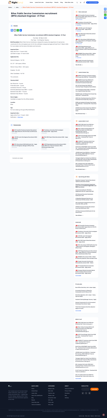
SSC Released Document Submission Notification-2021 (84, 195)
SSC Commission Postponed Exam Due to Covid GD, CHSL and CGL (85, 203)
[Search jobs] (77, 2)
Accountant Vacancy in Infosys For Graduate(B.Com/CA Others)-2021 (83, 291)
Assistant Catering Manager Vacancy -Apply (85, 299)
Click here (20, 117)
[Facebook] (82, 393)
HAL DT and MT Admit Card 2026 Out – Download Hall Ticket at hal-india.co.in (84, 375)
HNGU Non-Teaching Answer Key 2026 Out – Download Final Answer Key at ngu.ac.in (86, 99)
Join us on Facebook (93, 2)
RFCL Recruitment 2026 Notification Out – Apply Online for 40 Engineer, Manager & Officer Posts (24, 145)
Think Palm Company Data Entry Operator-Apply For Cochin (85, 307)
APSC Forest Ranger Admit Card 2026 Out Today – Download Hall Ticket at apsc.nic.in (86, 137)
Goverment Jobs (52, 397)
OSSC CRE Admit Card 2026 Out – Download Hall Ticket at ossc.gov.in (85, 125)
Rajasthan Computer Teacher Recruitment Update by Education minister (85, 181)
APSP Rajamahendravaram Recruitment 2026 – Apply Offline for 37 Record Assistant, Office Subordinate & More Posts (54, 146)
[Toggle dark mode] (80, 2)
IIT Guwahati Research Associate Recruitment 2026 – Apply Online (84, 266)
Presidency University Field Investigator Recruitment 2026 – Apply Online (52, 130)
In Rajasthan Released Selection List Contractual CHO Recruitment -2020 (84, 199)
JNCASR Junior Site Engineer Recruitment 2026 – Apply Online (25, 138)
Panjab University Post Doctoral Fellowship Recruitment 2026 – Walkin (85, 61)
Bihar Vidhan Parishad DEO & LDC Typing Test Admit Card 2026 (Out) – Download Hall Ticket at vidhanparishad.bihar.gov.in (85, 130)
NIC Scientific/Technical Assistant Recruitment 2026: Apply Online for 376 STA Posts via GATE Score (24, 130)
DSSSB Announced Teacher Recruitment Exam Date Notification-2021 (85, 207)
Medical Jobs (51, 388)
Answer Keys (49, 2)
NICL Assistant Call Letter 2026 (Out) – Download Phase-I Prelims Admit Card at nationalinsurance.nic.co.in (85, 165)
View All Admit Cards (80, 169)
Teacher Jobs (51, 393)
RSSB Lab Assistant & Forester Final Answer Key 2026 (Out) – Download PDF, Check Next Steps (86, 104)
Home (31, 2)
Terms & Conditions (36, 404)
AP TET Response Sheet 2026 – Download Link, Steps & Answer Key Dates (85, 90)
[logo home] (15, 2)
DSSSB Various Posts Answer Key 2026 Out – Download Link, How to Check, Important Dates (86, 109)
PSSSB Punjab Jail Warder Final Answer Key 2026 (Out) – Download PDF (86, 94)
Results (56, 2)
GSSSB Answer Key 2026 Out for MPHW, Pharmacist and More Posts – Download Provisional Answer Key (84, 81)
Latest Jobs (34, 393)
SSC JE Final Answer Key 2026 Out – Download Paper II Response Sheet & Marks (86, 86)
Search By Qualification (37, 395)
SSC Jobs (50, 400)
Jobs (17, 7)
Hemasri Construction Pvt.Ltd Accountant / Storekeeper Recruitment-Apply (85, 303)
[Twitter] (86, 393)
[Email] (105, 12)
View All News (79, 215)
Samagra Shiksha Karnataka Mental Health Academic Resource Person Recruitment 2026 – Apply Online (85, 272)
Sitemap (67, 397)
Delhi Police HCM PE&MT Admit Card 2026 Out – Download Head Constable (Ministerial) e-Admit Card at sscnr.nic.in (86, 148)
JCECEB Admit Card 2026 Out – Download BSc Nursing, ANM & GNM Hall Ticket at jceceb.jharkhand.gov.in (85, 154)
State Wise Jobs (69, 2)
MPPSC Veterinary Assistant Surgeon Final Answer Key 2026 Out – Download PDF (86, 76)
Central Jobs (81, 415)
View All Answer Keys (80, 113)
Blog (61, 2)
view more (78, 275)
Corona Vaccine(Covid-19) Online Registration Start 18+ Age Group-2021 (85, 190)
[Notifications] (84, 2)
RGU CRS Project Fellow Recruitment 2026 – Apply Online (55, 138)
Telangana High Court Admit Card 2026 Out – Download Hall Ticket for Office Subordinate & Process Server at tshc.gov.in (86, 159)
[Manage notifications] (103, 415)
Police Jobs (51, 402)
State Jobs (87, 415)
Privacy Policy (68, 390)
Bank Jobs (50, 390)
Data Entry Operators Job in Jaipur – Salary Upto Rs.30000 (85, 295)
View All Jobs (78, 64)
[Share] (105, 17)
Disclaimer (67, 393)
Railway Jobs (51, 395)
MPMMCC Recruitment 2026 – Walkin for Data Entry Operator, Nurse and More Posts (86, 55)
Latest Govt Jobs (39, 2)
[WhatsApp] (105, 14)
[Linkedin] (89, 393)
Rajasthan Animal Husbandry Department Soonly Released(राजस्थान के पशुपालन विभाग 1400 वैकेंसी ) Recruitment (86, 186)
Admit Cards (97, 415)
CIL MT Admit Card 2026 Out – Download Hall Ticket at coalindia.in (86, 371)
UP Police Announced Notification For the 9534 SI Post (85, 211)
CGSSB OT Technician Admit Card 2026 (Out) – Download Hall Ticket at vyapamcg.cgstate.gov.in (85, 143)
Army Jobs (50, 404)
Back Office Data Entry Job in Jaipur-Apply (85, 287)
